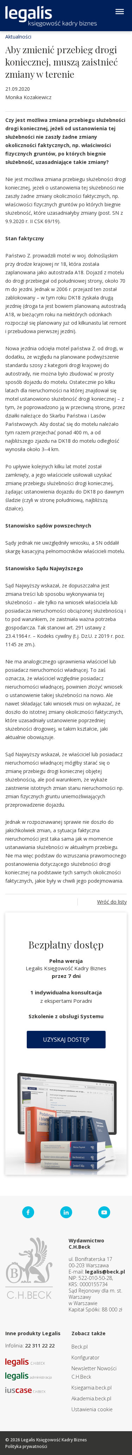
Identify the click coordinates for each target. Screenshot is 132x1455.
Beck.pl (79, 1346)
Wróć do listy (112, 901)
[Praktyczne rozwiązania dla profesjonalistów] (51, 16)
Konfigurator (85, 1357)
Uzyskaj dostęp (66, 1039)
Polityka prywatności (26, 1446)
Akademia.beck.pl (91, 1398)
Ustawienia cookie (92, 1409)
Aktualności (18, 36)
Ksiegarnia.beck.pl (91, 1387)
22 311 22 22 (40, 1345)
